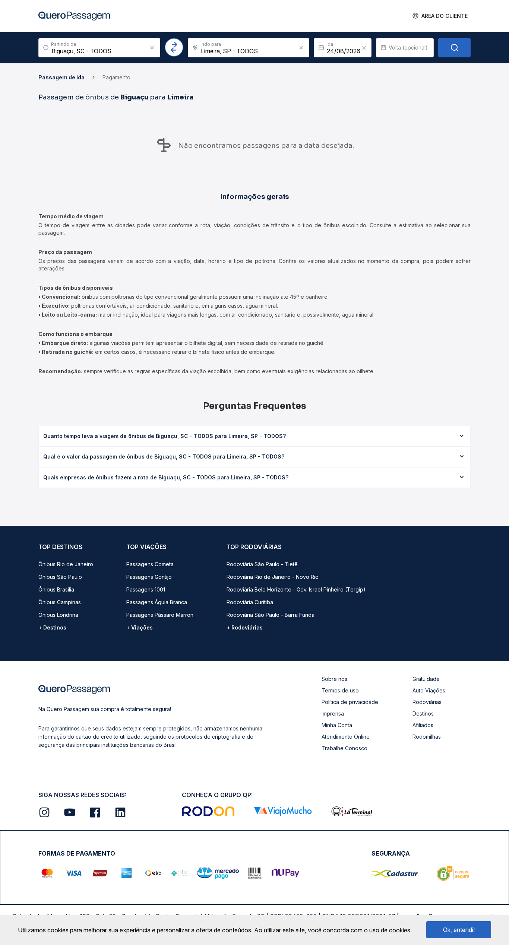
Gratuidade (426, 679)
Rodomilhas (426, 736)
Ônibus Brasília (56, 589)
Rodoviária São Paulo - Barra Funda (270, 615)
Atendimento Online (346, 736)
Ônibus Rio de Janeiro (65, 564)
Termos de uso (340, 690)
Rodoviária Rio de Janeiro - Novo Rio (273, 577)
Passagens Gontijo (149, 577)
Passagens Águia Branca (156, 602)
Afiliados (422, 725)
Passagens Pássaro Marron (159, 615)
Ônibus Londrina (58, 615)
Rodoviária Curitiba (250, 602)
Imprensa (333, 713)
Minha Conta (337, 725)
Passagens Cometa (150, 564)
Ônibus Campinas (59, 602)
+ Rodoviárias (245, 627)
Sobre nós (334, 679)
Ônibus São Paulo (60, 577)
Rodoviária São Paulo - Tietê (262, 564)
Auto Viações (428, 690)
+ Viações (139, 627)
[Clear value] (364, 47)
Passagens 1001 (145, 589)
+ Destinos (52, 627)
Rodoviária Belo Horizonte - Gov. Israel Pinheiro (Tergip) (296, 589)
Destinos (423, 713)
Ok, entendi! (459, 929)
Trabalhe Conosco (344, 748)
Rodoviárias (427, 702)
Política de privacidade (350, 702)
